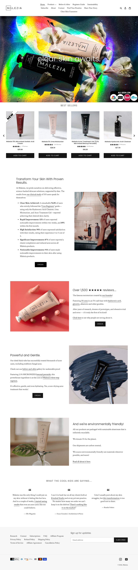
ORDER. (40, 264)
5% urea (84, 300)
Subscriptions (35, 536)
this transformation (111, 498)
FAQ (45, 536)
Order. (100, 324)
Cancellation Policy (52, 543)
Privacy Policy (15, 539)
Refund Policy (29, 539)
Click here (77, 317)
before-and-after (29, 369)
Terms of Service (16, 543)
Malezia (125, 565)
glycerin (76, 304)
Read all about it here (81, 461)
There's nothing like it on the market (74, 506)
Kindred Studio (57, 498)
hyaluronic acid (114, 300)
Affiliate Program (57, 536)
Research (13, 536)
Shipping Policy (44, 539)
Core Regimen (48, 206)
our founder (107, 295)
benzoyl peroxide (43, 374)
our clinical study (34, 194)
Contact (23, 536)
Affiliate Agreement (34, 543)
